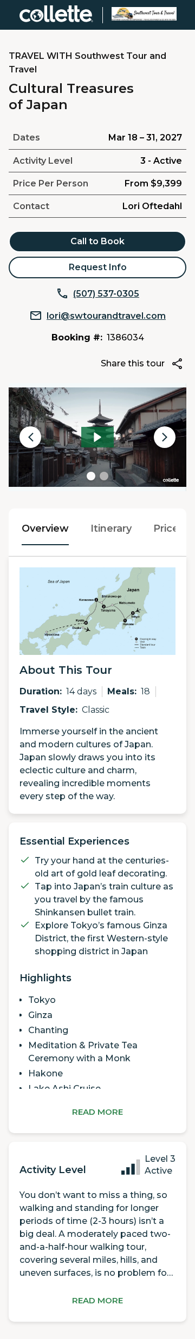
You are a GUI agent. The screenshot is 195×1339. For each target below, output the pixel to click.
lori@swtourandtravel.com (106, 316)
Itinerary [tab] (111, 528)
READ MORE (97, 1112)
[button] (5, 5)
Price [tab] (166, 528)
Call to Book (97, 241)
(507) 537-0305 (106, 294)
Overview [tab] (45, 528)
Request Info (98, 267)
